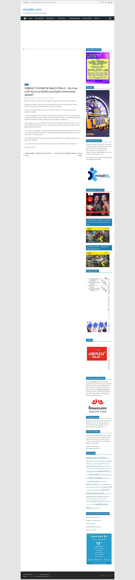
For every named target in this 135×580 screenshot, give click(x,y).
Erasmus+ (92, 463)
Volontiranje (91, 501)
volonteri (103, 499)
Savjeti (108, 487)
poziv (104, 478)
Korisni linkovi (87, 18)
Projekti (102, 481)
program (93, 481)
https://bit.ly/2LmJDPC (95, 159)
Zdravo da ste (95, 508)
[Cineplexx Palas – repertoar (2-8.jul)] (97, 354)
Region (100, 484)
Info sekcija (61, 18)
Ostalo (26, 84)
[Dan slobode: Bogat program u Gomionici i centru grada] (97, 284)
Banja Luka (95, 457)
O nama (30, 18)
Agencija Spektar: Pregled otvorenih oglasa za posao (38, 154)
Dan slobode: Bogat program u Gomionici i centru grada (109, 295)
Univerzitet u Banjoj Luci (93, 499)
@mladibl (92, 523)
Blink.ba (33, 147)
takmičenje (107, 493)
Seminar (89, 490)
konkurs (93, 471)
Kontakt (96, 18)
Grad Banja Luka (93, 466)
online (93, 474)
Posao (95, 477)
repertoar (107, 484)
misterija (49, 98)
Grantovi (104, 466)
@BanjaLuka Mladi (96, 527)
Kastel (45, 98)
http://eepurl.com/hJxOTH (93, 448)
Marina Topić (35, 98)
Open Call (103, 475)
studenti (97, 493)
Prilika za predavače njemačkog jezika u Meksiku (48, 3)
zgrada (52, 98)
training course (93, 497)
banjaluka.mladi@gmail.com (97, 427)
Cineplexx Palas (97, 461)
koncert (100, 468)
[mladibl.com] (25, 18)
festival (100, 463)
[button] (54, 18)
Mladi (103, 471)
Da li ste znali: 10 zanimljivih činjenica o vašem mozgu (68, 154)
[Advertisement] (67, 37)
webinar (101, 501)
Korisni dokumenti (74, 18)
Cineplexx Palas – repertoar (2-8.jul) (109, 358)
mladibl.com (32, 9)
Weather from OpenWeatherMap (99, 563)
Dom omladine (39, 18)
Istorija (41, 98)
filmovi (107, 463)
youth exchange (90, 504)
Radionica (91, 484)
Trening (105, 497)
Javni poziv (93, 468)
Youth (107, 501)
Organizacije (50, 18)
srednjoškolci (96, 490)
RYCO (100, 487)
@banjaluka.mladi (96, 517)
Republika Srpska (91, 487)
